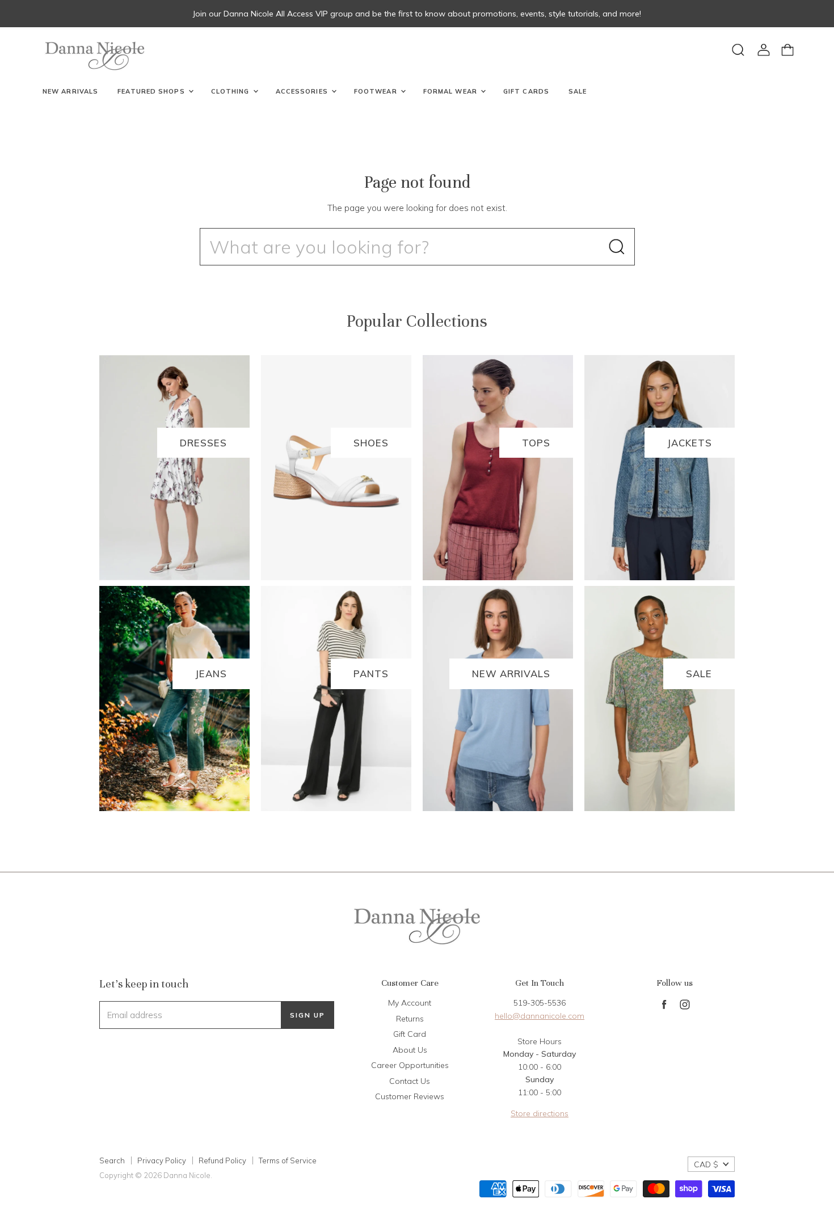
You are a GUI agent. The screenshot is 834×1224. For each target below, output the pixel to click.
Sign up (307, 1015)
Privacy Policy (161, 1160)
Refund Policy (222, 1160)
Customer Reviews (409, 1096)
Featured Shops (152, 91)
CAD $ (706, 1164)
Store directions (539, 1113)
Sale (577, 91)
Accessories (303, 91)
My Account (409, 1003)
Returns (410, 1019)
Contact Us (409, 1081)
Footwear (376, 91)
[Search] (617, 247)
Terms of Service (288, 1160)
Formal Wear (451, 91)
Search (112, 1160)
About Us (410, 1050)
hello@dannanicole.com (539, 1016)
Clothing (231, 91)
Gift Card (409, 1034)
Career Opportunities (410, 1065)
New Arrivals (70, 91)
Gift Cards (526, 91)
